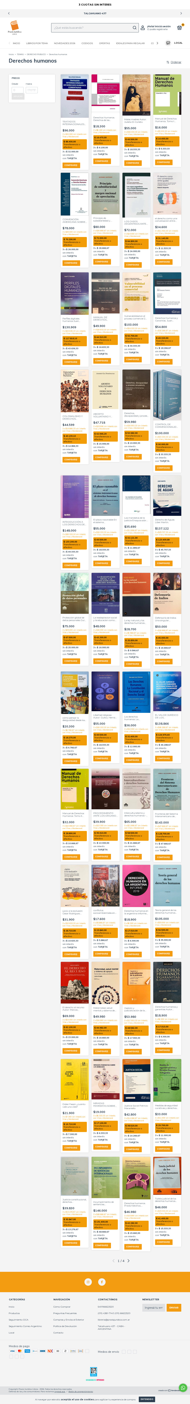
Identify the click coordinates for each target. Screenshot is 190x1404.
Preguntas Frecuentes (65, 1313)
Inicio (16, 43)
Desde (15, 83)
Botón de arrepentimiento (80, 1391)
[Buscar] (134, 27)
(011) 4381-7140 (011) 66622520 (114, 1313)
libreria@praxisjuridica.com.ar (114, 1319)
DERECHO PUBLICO (36, 54)
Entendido (147, 1399)
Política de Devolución (65, 1326)
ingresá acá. (59, 1391)
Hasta (29, 83)
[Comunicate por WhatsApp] (183, 1388)
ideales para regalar (130, 43)
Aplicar (18, 96)
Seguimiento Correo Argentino (25, 1326)
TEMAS (20, 54)
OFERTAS (104, 43)
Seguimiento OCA (18, 1319)
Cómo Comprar (62, 1306)
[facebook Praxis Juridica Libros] (102, 1282)
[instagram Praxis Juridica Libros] (88, 1282)
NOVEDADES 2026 (64, 43)
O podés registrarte (157, 29)
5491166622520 (106, 1306)
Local (11, 1332)
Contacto (58, 1332)
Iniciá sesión (163, 26)
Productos (14, 1313)
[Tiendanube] (169, 1391)
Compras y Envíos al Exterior (68, 1319)
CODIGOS (87, 43)
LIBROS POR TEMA (37, 43)
